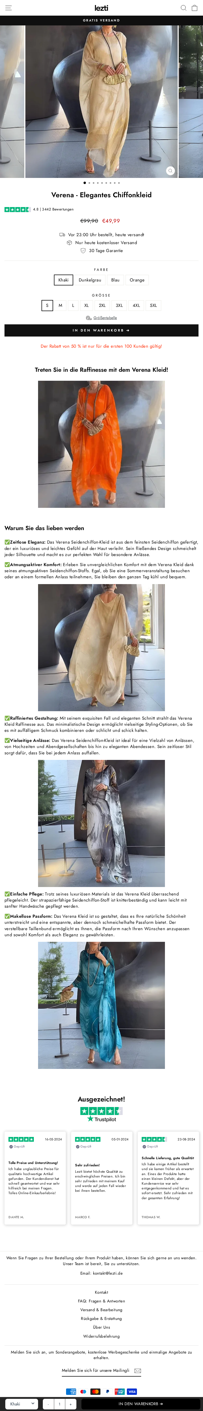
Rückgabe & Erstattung (101, 1319)
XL (86, 305)
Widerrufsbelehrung (101, 1336)
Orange (137, 280)
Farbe (101, 269)
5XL (153, 305)
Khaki (63, 280)
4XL (136, 305)
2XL (102, 305)
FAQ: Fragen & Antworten (101, 1301)
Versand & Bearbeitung (101, 1310)
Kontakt (101, 1292)
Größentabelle (105, 317)
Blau (115, 280)
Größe (101, 295)
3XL (119, 305)
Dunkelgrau (90, 280)
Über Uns (101, 1327)
